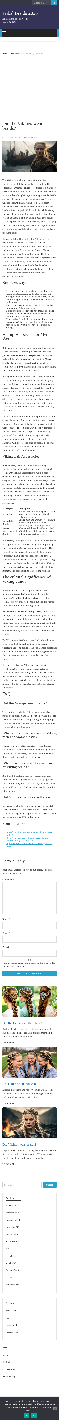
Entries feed (7, 1362)
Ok (26, 1415)
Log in (5, 1355)
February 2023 (12, 1270)
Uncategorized (12, 1332)
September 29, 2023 (13, 137)
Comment (8, 879)
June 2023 (10, 1256)
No (34, 1415)
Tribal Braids (30, 137)
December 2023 (13, 1220)
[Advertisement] (29, 85)
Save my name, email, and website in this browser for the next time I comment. (28, 965)
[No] (55, 1408)
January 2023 (11, 1277)
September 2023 (13, 1241)
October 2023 (12, 1234)
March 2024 (11, 1205)
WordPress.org (8, 1376)
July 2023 (10, 1249)
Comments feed (9, 1369)
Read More (8, 1164)
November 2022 (13, 1285)
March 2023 (11, 1263)
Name (6, 919)
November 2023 (13, 1227)
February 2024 (12, 1213)
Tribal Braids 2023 (20, 13)
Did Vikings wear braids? (19, 1144)
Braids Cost (11, 1311)
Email (6, 933)
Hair (8, 1318)
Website (6, 947)
